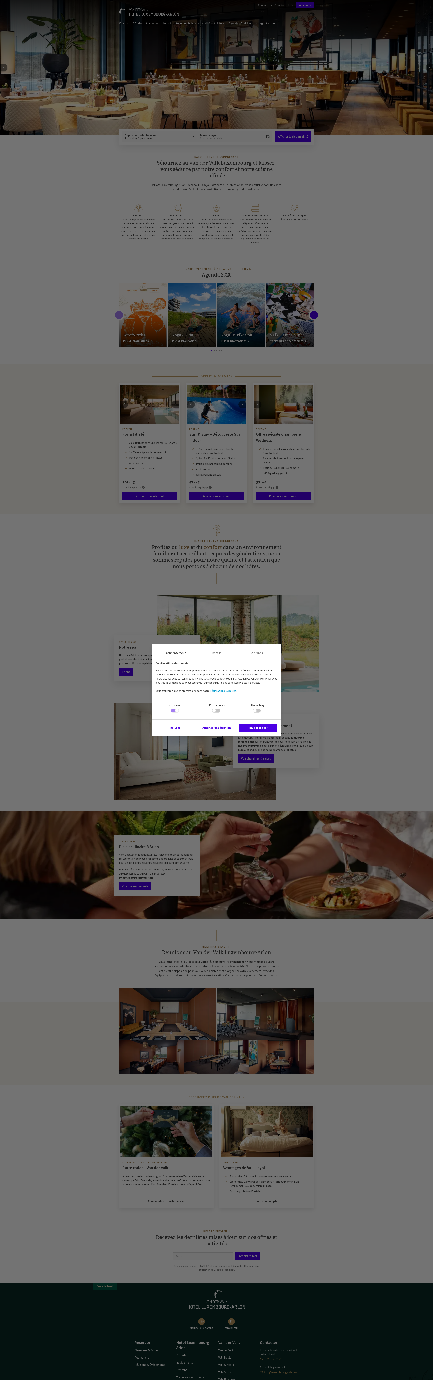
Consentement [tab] (176, 653)
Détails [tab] (216, 653)
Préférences (217, 705)
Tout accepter (257, 728)
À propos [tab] (257, 653)
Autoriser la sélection (216, 728)
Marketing (257, 705)
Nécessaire (176, 705)
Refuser (175, 728)
